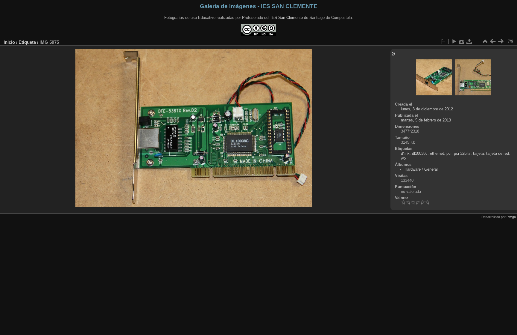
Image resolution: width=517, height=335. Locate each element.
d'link (405, 153)
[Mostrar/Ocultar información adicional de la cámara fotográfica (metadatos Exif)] (462, 41)
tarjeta (478, 153)
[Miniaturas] (485, 41)
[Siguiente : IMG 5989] (500, 41)
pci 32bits (462, 153)
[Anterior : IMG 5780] (493, 41)
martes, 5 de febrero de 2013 (426, 120)
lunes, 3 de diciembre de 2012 (427, 109)
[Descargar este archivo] (469, 41)
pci (448, 153)
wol (404, 158)
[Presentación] (454, 41)
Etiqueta (27, 42)
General (431, 169)
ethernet (437, 153)
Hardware (413, 169)
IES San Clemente (286, 17)
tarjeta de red (497, 153)
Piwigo (511, 217)
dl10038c (420, 153)
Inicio (9, 42)
